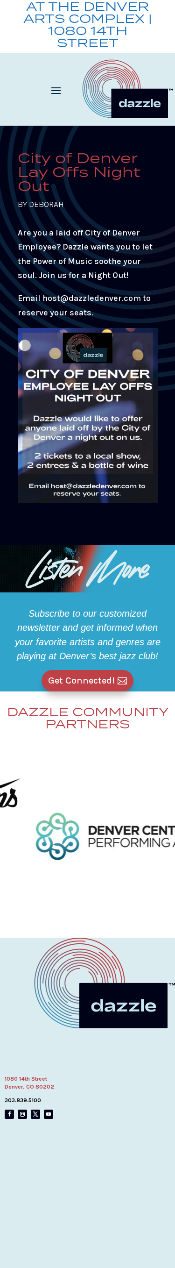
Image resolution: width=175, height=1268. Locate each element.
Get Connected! (81, 680)
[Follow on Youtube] (48, 1114)
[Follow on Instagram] (22, 1114)
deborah (46, 204)
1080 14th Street (26, 1079)
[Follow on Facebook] (9, 1114)
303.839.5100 (23, 1100)
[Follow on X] (35, 1114)
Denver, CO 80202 (29, 1086)
